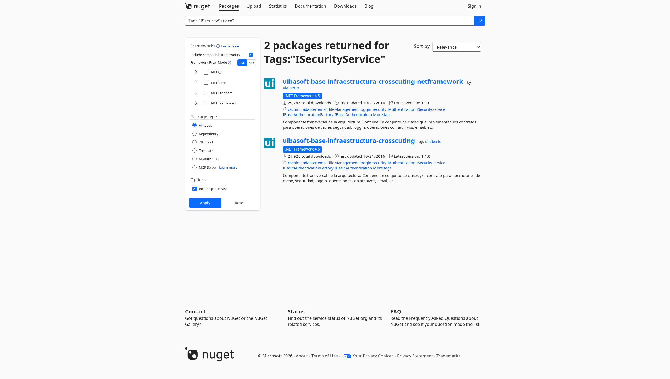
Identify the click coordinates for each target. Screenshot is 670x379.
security (379, 109)
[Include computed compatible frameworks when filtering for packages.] (250, 55)
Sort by (422, 46)
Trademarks (448, 356)
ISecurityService (430, 109)
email (323, 109)
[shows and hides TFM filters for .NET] (196, 72)
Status (296, 311)
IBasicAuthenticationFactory (308, 114)
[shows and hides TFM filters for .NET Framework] (196, 103)
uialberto (291, 87)
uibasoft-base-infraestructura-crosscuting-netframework (373, 81)
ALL (242, 62)
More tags (382, 114)
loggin (365, 109)
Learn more (230, 46)
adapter (310, 109)
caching (295, 109)
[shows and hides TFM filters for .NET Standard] (196, 93)
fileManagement (344, 109)
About (302, 356)
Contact (195, 311)
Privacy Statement (415, 356)
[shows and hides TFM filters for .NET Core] (196, 83)
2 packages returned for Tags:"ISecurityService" (326, 52)
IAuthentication (401, 109)
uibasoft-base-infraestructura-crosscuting (349, 140)
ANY (251, 62)
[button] (218, 46)
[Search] (479, 21)
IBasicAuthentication (353, 114)
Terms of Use (324, 356)
